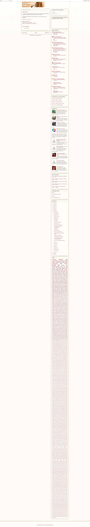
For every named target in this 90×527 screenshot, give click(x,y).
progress (65, 486)
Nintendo (64, 400)
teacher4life (53, 507)
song (60, 500)
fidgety (61, 456)
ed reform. (59, 331)
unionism (62, 512)
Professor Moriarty (63, 322)
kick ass (56, 470)
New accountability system (57, 399)
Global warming (54, 314)
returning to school (61, 492)
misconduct (53, 475)
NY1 (56, 397)
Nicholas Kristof (60, 400)
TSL (66, 417)
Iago (52, 380)
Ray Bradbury (65, 409)
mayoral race (65, 474)
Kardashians (57, 385)
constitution (53, 446)
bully (52, 439)
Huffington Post (57, 379)
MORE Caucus (55, 91)
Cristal (54, 362)
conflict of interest (60, 445)
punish (61, 489)
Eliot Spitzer (55, 313)
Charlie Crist (57, 359)
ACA (63, 344)
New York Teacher (65, 398)
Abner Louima (63, 345)
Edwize (53, 192)
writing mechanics (57, 516)
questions (59, 305)
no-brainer (66, 477)
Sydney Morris (64, 279)
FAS (53, 369)
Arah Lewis (57, 309)
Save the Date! (56, 223)
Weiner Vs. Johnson (55, 427)
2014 (54, 205)
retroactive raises (55, 294)
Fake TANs (62, 369)
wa (57, 515)
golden (66, 459)
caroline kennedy (54, 328)
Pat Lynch (64, 292)
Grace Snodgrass (55, 376)
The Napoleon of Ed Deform (58, 236)
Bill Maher (64, 309)
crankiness (64, 447)
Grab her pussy (65, 375)
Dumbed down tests (59, 312)
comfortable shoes (59, 444)
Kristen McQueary (58, 387)
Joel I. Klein (63, 317)
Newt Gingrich (64, 399)
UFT (55, 269)
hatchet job (56, 464)
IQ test (66, 379)
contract (65, 293)
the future (53, 339)
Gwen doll (62, 376)
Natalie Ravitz (54, 321)
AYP (65, 297)
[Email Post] (33, 22)
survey (67, 504)
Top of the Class (57, 326)
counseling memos (54, 447)
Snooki (54, 415)
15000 (56, 341)
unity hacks (66, 512)
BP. (61, 309)
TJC (61, 417)
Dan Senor (65, 362)
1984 (64, 341)
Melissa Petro (55, 394)
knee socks (60, 470)
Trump (57, 423)
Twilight (57, 424)
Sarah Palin (54, 284)
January (55, 250)
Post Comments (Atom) (37, 35)
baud (52, 433)
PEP (63, 403)
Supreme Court (61, 325)
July (55, 242)
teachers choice (64, 338)
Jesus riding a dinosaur (64, 382)
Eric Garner (66, 367)
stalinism (62, 501)
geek (60, 458)
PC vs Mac (57, 322)
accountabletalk (64, 428)
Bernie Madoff (62, 352)
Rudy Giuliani (65, 324)
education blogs (65, 331)
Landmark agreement (59, 388)
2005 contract (58, 281)
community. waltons (65, 444)
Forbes (56, 371)
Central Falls (58, 358)
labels (63, 470)
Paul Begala (59, 405)
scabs (59, 337)
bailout (54, 432)
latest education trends (56, 471)
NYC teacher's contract (61, 397)
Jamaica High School (61, 316)
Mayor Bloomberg (56, 262)
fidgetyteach (55, 332)
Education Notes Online (57, 36)
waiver (64, 515)
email (58, 303)
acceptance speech (58, 428)
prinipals (53, 486)
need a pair (64, 476)
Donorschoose (59, 283)
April (55, 246)
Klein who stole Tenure (65, 386)
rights (58, 493)
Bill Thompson (60, 276)
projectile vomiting (60, 487)
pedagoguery (55, 481)
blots (61, 436)
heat (53, 465)
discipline (66, 330)
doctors (55, 451)
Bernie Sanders (63, 286)
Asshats (55, 273)
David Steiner (64, 364)
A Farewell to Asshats (62, 307)
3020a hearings (54, 297)
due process (53, 453)
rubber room (59, 285)
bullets (66, 438)
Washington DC (66, 426)
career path (63, 441)
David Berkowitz (63, 363)
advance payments (58, 429)
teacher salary (65, 506)
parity (61, 480)
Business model (65, 355)
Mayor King (61, 393)
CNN (57, 356)
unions (65, 339)
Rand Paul (60, 409)
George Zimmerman (54, 374)
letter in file (66, 471)
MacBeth (58, 391)
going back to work (61, 459)
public (56, 488)
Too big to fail (62, 422)
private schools (54, 305)
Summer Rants (64, 416)
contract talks (54, 330)
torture (56, 510)
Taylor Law (53, 418)
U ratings (63, 326)
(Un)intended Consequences (61, 110)
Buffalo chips (60, 355)
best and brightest (64, 433)
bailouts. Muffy (58, 432)
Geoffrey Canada (63, 313)
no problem (62, 477)
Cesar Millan (62, 358)
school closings (63, 294)
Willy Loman (65, 427)
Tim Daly (56, 421)
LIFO (57, 300)
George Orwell (54, 299)
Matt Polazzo (58, 279)
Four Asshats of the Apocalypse (62, 371)
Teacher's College (63, 418)
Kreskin (54, 387)
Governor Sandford (59, 375)
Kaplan (53, 385)
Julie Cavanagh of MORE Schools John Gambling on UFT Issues (61, 154)
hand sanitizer (54, 463)
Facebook (53, 291)
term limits (63, 306)
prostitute (65, 487)
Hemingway (54, 315)
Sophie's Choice (63, 415)
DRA (59, 362)
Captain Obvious (54, 357)
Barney (61, 351)
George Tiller (65, 373)
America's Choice (62, 346)
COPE (62, 356)
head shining (60, 464)
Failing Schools (58, 369)
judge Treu (63, 469)
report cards (57, 336)
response (53, 492)
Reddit (53, 324)
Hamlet (59, 377)
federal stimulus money (56, 456)
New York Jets (60, 321)
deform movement (60, 330)
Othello (53, 403)
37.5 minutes (61, 297)
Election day (53, 367)
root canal (57, 494)
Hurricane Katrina (60, 315)
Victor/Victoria (55, 426)
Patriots (56, 405)
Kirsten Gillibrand (58, 386)
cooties (58, 446)
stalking (66, 501)
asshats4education (55, 266)
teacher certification (54, 506)
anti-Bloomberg (58, 430)
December (56, 212)
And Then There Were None (63, 347)
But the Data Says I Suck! (60, 128)
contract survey (64, 329)
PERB (66, 403)
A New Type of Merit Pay (58, 231)
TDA (52, 326)
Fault (56, 370)
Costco (67, 361)
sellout (53, 498)
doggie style (62, 451)
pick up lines (61, 483)
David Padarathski (58, 364)
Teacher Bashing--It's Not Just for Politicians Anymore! (61, 147)
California (65, 356)
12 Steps (53, 341)
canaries (64, 440)
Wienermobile (61, 427)
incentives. (65, 468)
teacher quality (60, 506)
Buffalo (57, 355)
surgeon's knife (63, 504)
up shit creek (66, 513)
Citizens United (58, 361)
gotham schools (64, 269)
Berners (53, 352)
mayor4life (54, 261)
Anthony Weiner (54, 298)
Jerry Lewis (57, 317)
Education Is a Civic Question (57, 83)
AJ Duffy (26, 23)
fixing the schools (61, 332)
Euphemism (54, 368)
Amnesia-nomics (56, 347)
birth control (63, 434)
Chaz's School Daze (56, 71)
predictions (54, 285)
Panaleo (64, 404)
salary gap (59, 495)
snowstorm (54, 276)
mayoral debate (63, 334)
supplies (59, 504)
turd (60, 511)
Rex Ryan (61, 411)
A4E (58, 286)
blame (56, 435)
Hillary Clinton (63, 274)
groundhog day (57, 333)
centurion (63, 442)
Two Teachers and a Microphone (63, 424)
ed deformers (61, 453)
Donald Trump (61, 278)
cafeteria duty (65, 439)
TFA (65, 284)
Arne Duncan (55, 278)
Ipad (66, 380)
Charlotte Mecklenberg (63, 359)
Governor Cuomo (60, 291)
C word (54, 356)
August (55, 218)
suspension (54, 505)
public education (61, 488)
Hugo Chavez (62, 379)
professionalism (61, 486)
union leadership (58, 512)
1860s (59, 341)
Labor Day (53, 388)
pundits (57, 489)
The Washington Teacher (56, 197)
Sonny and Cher (58, 415)
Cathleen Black (54, 358)
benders (59, 433)
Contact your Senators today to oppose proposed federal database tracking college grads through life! (59, 44)
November (56, 213)
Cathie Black (54, 274)
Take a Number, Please (60, 160)
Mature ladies (56, 393)
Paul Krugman (63, 405)
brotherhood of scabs (61, 438)
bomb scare (65, 436)
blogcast (29, 23)
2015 (54, 204)
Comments (55, 13)
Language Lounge (65, 388)
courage (60, 447)
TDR (64, 266)
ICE (56, 316)
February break (60, 370)
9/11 (56, 307)
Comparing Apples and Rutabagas (57, 227)
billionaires (59, 434)
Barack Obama (63, 273)
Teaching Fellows (60, 288)
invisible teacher (58, 469)
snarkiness (53, 338)
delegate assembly (55, 450)
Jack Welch (62, 381)
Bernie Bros (57, 352)
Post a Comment (26, 28)
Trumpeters (60, 423)
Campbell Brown (56, 282)
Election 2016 (65, 312)
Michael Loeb (64, 394)
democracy (60, 450)
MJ (52, 391)
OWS (64, 321)
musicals (53, 476)
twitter (59, 296)
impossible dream (60, 468)
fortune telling (56, 457)
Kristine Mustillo (64, 387)
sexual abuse (62, 498)
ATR (64, 267)
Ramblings (56, 409)
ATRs (53, 275)
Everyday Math (66, 368)
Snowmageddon (55, 325)
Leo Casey (66, 291)
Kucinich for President (57, 222)
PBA (61, 292)
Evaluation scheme (59, 368)
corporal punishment (63, 446)
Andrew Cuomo (58, 290)
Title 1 (60, 421)
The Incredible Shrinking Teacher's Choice (58, 238)
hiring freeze (54, 304)
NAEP (59, 301)
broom (56, 438)
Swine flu (60, 284)
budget (61, 293)
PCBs (58, 403)
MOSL (55, 391)
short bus (53, 500)
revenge (66, 492)
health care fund (65, 464)
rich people (62, 336)
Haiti (56, 377)
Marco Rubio (58, 392)
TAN (66, 325)
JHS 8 (53, 381)
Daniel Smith (53, 363)
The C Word (56, 219)
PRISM (53, 404)
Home (36, 32)
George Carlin (55, 373)
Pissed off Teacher (55, 293)
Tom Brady (63, 421)
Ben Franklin (65, 351)
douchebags (58, 452)
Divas (67, 365)
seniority (64, 275)
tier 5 (62, 339)
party (64, 480)
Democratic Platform (62, 365)
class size (54, 303)
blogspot (59, 436)
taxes (59, 306)
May (55, 245)
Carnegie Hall (64, 357)
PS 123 (56, 404)
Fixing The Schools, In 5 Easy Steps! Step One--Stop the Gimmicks (61, 140)
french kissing (57, 458)
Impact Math (59, 380)
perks (55, 482)
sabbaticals (54, 495)
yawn (61, 516)
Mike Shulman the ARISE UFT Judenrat (59, 63)
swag (57, 505)
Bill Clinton (60, 353)
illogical (53, 468)
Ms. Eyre (61, 320)
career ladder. (58, 441)
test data (66, 507)
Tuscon (64, 423)
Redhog (56, 324)
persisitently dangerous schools (61, 482)
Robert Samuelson (60, 412)
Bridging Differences (57, 82)
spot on (67, 500)
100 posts (65, 340)
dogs (66, 451)
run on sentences (61, 494)
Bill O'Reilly (64, 353)
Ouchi (56, 403)
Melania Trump (66, 393)
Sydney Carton (57, 417)
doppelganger (54, 452)
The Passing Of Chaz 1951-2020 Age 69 (59, 72)
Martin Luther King (63, 300)
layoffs (63, 265)
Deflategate (53, 365)
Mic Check (59, 394)
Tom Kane (57, 422)
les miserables (62, 471)
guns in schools (60, 462)
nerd (59, 477)
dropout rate (55, 331)
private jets (56, 486)
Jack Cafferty (57, 381)
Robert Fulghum (55, 412)
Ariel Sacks (64, 290)
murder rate (65, 475)
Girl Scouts (60, 374)
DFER (57, 362)
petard (67, 482)
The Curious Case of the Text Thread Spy (59, 55)
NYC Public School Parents (58, 42)
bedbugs (56, 433)
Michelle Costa (54, 301)
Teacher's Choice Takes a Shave (59, 240)
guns (56, 462)
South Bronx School (34, 23)
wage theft (60, 515)
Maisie (61, 391)
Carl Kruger (59, 357)
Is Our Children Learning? (56, 194)
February (55, 249)
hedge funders (63, 465)
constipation (65, 445)
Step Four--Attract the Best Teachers (58, 103)
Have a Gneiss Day (64, 377)
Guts (59, 376)
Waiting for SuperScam (58, 235)
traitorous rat (59, 510)
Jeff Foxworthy (58, 382)
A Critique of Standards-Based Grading (59, 79)
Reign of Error (57, 411)
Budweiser (53, 355)
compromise (54, 445)
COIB (59, 356)
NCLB (65, 320)
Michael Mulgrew (57, 259)
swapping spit (61, 505)
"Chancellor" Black (60, 340)
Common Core (63, 361)
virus (55, 515)
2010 (54, 211)
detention (64, 450)
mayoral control (55, 268)
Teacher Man (58, 418)
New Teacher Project (59, 398)
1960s (62, 341)
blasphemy (59, 435)
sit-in (56, 500)
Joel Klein (62, 261)
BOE (61, 350)
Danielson (58, 363)
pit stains (65, 483)
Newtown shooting (54, 400)
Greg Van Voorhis (63, 314)
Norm (67, 400)
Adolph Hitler (61, 308)
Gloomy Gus (65, 374)
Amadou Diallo (57, 346)
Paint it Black (60, 404)
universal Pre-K (55, 513)
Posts (54, 12)
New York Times (64, 301)
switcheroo (65, 505)
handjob (64, 463)
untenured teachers (60, 513)
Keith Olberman (61, 299)
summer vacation (54, 504)
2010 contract (64, 296)
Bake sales (57, 351)
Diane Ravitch (58, 275)
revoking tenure (54, 493)
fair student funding (63, 303)
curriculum (62, 448)
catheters (57, 442)
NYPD (66, 397)
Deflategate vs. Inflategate (60, 122)
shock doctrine (54, 306)
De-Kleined (56, 228)
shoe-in (66, 499)
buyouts (56, 439)
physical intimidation (55, 483)
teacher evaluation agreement (57, 295)
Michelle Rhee (65, 268)
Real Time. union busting (60, 410)
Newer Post (24, 32)
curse (66, 448)
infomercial (53, 469)
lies (58, 334)
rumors (56, 337)
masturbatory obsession (58, 474)
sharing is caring (58, 499)
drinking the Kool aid (64, 452)
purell (63, 489)
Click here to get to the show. (26, 19)
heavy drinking (57, 465)
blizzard (63, 435)
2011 (54, 209)
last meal (66, 470)
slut (58, 500)
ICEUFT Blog (55, 58)
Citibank (54, 361)
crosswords (53, 448)
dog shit (58, 451)
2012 (54, 208)
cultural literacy (58, 448)
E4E (58, 269)
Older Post (47, 32)
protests (53, 488)
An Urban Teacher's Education (58, 78)
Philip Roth (63, 406)
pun (65, 488)
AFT (65, 344)
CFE (59, 298)
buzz (58, 439)
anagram (63, 429)
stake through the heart (56, 501)
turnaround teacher (64, 511)
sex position (57, 498)
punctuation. (53, 489)
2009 (54, 252)
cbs (60, 442)
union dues (53, 512)
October (55, 215)
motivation (61, 475)
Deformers (57, 365)
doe (58, 289)
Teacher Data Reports (56, 267)
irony (62, 304)
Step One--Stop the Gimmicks (57, 98)
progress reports (54, 487)
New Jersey (53, 398)
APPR (53, 308)
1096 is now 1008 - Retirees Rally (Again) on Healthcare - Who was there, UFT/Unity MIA (59, 38)
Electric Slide (58, 367)
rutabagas (66, 494)
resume (57, 492)
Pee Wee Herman (58, 406)
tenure (53, 272)
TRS (63, 417)
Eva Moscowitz (57, 270)
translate (64, 510)
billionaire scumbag (54, 434)
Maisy (63, 391)
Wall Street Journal (60, 426)
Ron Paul (65, 412)
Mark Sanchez (63, 392)
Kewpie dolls (62, 385)
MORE (65, 283)
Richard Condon (65, 411)
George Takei (60, 373)
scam (63, 495)
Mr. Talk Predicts (56, 292)
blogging (66, 435)
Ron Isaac (60, 324)
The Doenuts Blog (56, 54)
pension (65, 304)
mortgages (57, 475)
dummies (58, 453)
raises (53, 336)
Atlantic (58, 350)
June (55, 243)
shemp (62, 499)
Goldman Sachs (54, 375)
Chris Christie (64, 298)
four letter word (61, 457)
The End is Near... (57, 230)
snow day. (58, 338)
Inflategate (63, 380)
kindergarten (55, 334)
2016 (54, 202)
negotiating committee (55, 477)
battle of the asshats (64, 432)
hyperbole (58, 304)
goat (57, 459)
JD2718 (53, 195)
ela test (58, 272)
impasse (56, 468)
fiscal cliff (64, 456)
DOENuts (53, 312)
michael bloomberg (61, 271)
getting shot (64, 458)
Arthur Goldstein (65, 281)
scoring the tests (64, 337)
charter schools (65, 277)
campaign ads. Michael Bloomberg (57, 440)
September (56, 216)
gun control (53, 462)
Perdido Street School (57, 86)
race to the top (64, 305)
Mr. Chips (57, 320)
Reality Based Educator (62, 323)
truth (58, 511)
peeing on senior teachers (61, 481)
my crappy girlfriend (58, 476)
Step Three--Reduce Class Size (57, 101)
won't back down (54, 340)
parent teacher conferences (55, 480)
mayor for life (65, 272)
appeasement (63, 430)
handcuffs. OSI (59, 463)
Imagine (55, 380)
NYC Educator (55, 66)
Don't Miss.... (25, 12)
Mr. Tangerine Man (59, 166)
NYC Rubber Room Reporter (58, 47)
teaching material (58, 507)
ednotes (66, 453)
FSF (59, 313)
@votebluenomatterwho (58, 344)
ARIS (57, 308)
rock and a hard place (62, 493)
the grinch (58, 339)
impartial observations (64, 333)
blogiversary (54, 436)
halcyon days (65, 462)
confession (58, 329)
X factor (53, 428)
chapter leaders (61, 328)
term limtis (63, 507)
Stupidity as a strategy (58, 416)
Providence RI (54, 323)
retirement (62, 289)
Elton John (62, 367)
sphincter (63, 500)
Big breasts (56, 353)
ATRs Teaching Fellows (58, 345)
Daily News (62, 282)
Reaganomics (54, 410)
